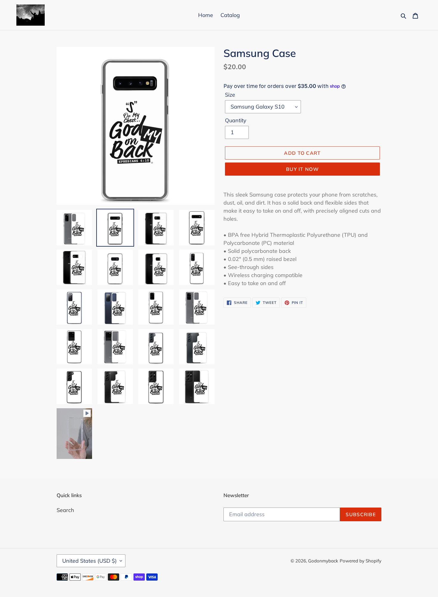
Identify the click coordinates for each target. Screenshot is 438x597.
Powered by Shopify (360, 561)
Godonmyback (323, 561)
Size (230, 94)
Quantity (235, 120)
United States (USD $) (89, 560)
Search (65, 510)
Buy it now (302, 169)
